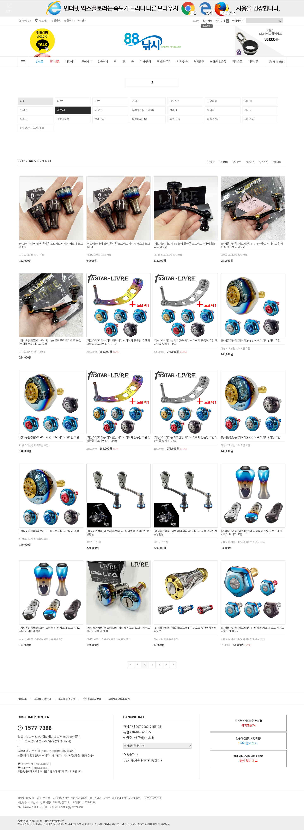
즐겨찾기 (26, 20)
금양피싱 (212, 101)
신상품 (39, 61)
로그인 (196, 20)
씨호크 (23, 119)
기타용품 (237, 61)
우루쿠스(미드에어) (143, 110)
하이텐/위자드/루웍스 (32, 127)
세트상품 (253, 61)
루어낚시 (87, 61)
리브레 (61, 110)
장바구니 (221, 20)
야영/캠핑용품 (218, 61)
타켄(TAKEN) (139, 119)
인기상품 (54, 61)
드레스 (23, 110)
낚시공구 (199, 61)
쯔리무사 (100, 119)
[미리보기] (46, 236)
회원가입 (207, 20)
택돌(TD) (175, 119)
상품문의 (55, 20)
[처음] (131, 664)
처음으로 (22, 699)
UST (97, 101)
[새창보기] (55, 236)
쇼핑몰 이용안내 (42, 699)
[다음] (166, 664)
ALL (22, 101)
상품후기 (68, 20)
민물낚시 (103, 61)
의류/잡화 (182, 61)
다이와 (248, 101)
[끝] (173, 664)
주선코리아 (63, 119)
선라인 (173, 110)
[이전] (137, 664)
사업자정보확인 (153, 798)
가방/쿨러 (145, 61)
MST (60, 101)
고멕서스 (175, 101)
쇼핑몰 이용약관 (67, 699)
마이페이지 (237, 20)
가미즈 (136, 101)
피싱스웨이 (213, 119)
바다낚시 (70, 61)
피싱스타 (249, 119)
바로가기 (43, 20)
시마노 (248, 110)
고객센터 (81, 20)
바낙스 (98, 110)
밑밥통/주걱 (164, 61)
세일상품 (278, 62)
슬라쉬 (210, 110)
